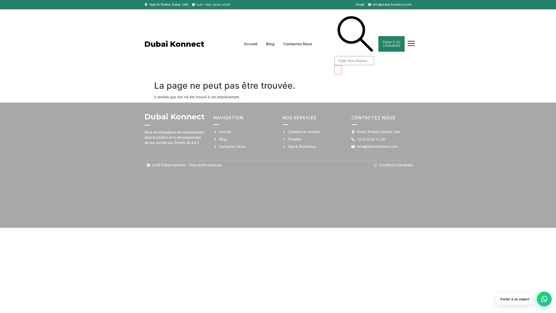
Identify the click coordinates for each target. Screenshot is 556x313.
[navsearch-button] (355, 52)
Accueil (250, 44)
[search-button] (338, 69)
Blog (270, 44)
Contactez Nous (297, 44)
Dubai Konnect (174, 44)
